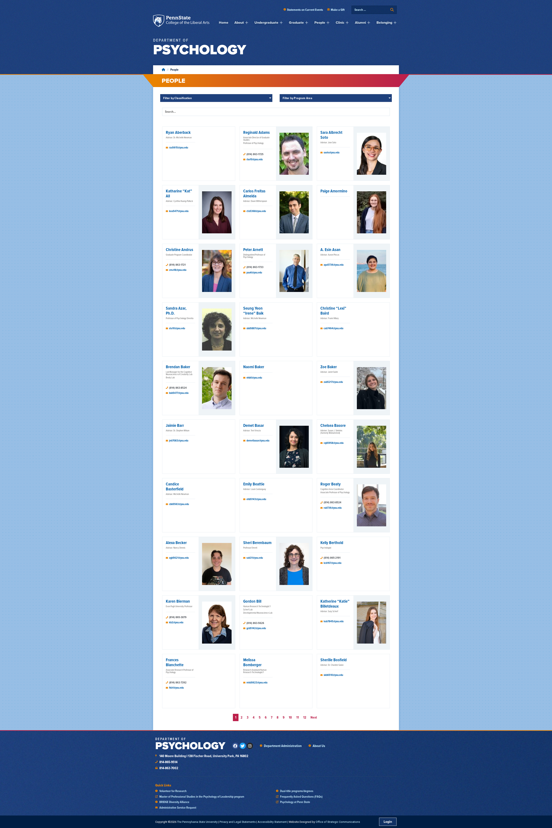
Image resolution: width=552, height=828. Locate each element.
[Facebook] (235, 746)
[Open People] (328, 22)
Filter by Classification (177, 98)
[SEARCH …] (371, 10)
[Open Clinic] (347, 22)
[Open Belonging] (395, 22)
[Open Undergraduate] (281, 22)
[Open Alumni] (368, 22)
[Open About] (246, 22)
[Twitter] (243, 746)
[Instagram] (250, 746)
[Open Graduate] (306, 22)
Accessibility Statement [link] (272, 821)
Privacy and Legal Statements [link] (238, 821)
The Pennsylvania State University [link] (197, 821)
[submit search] (392, 10)
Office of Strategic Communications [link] (338, 821)
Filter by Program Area (297, 98)
